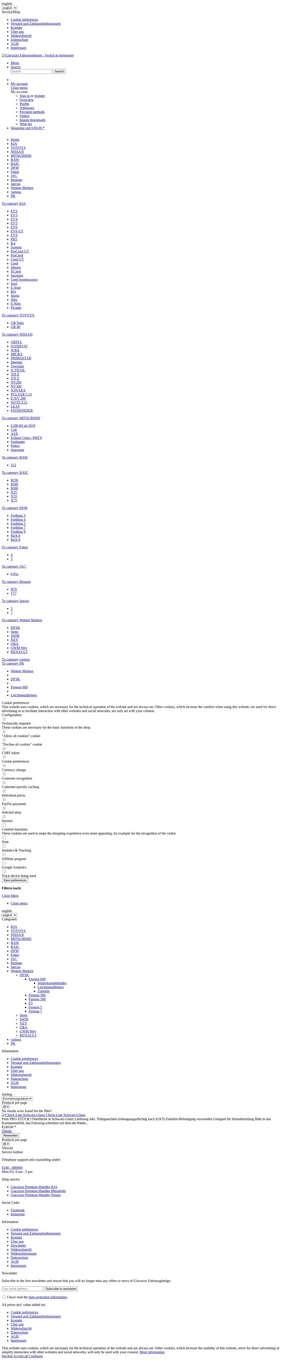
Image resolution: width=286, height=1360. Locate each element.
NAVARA (18, 390)
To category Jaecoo (15, 601)
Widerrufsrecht (21, 36)
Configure (36, 1356)
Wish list (26, 124)
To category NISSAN (17, 334)
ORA (15, 644)
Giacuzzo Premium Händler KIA (34, 1187)
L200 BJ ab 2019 (23, 426)
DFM (15, 951)
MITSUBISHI (21, 939)
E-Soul (16, 287)
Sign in (25, 96)
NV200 (16, 382)
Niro (14, 300)
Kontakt (16, 28)
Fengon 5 (35, 1007)
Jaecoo (15, 967)
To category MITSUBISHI (21, 418)
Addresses (27, 108)
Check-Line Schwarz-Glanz (65, 1115)
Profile (24, 104)
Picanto (16, 308)
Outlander (18, 442)
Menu (15, 63)
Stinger (16, 267)
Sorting (7, 1094)
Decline (7, 1356)
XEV (14, 640)
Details (7, 1131)
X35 (14, 492)
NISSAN (17, 935)
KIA (14, 927)
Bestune (16, 963)
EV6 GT (17, 231)
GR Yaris (17, 323)
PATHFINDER (22, 410)
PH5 (14, 239)
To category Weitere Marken (22, 620)
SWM (15, 636)
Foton (15, 955)
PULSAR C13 (21, 394)
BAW (15, 943)
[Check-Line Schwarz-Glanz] (24, 1115)
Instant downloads (32, 120)
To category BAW (15, 457)
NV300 (16, 386)
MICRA (17, 354)
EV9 (14, 235)
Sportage (17, 275)
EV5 (14, 223)
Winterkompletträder (52, 983)
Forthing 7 (18, 527)
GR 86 (15, 327)
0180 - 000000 (12, 1168)
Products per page (14, 1103)
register (39, 96)
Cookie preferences (24, 19)
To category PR (13, 663)
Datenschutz (19, 40)
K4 (13, 243)
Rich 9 (15, 540)
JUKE (15, 350)
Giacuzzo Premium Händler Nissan (36, 1195)
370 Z (15, 378)
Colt (14, 430)
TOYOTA (18, 931)
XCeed (16, 271)
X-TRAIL (18, 370)
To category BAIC (15, 472)
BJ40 (14, 484)
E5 (31, 1003)
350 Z (15, 374)
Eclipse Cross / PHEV (26, 438)
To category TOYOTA (18, 315)
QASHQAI (19, 346)
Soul (14, 283)
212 (13, 465)
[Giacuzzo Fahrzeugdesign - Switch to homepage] (38, 55)
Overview (27, 100)
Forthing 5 (18, 523)
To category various (16, 659)
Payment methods (32, 112)
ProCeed (17, 255)
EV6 (14, 227)
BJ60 (14, 488)
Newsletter (18, 1245)
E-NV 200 (18, 398)
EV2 (14, 211)
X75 (14, 500)
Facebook (18, 1210)
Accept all (21, 1356)
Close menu (19, 88)
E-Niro (16, 304)
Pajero (15, 446)
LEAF (15, 406)
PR (13, 1043)
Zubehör (44, 991)
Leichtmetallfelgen (51, 987)
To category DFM (14, 508)
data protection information (48, 1297)
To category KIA (14, 203)
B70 (14, 589)
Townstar (17, 366)
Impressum (18, 48)
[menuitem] (147, 20)
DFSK (15, 628)
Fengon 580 (37, 995)
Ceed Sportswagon (24, 279)
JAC (14, 959)
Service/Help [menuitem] (31, 30)
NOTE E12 (19, 402)
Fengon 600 (37, 979)
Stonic (15, 295)
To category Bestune (16, 582)
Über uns (17, 32)
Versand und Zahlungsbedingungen (36, 23)
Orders (24, 116)
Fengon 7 (35, 1011)
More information (152, 1352)
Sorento (16, 247)
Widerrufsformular (24, 1253)
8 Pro (14, 574)
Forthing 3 (18, 515)
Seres (14, 632)
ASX (14, 434)
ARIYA (16, 342)
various (16, 1039)
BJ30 (14, 480)
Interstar (16, 362)
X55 (14, 496)
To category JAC (14, 566)
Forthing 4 (18, 519)
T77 (14, 593)
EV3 (14, 215)
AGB (15, 44)
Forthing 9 (18, 531)
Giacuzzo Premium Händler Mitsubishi (38, 1191)
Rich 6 (15, 536)
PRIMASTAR (21, 358)
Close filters (10, 896)
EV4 (14, 219)
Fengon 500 (37, 999)
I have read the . (37, 1297)
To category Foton (15, 547)
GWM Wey (19, 648)
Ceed (14, 263)
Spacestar (17, 450)
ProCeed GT (20, 251)
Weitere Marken (22, 971)
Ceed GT (17, 259)
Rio (13, 291)
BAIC (15, 947)
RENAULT (19, 652)
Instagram (18, 1214)
